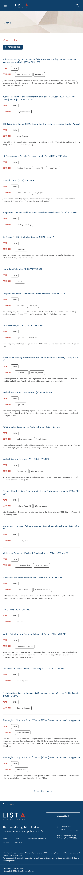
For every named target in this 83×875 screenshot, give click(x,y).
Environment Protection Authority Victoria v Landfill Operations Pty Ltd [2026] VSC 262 (41, 527)
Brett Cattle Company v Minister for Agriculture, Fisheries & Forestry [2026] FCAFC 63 (41, 359)
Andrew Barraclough (24, 439)
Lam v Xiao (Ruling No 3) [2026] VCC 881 (22, 269)
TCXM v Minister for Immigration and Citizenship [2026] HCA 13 (32, 577)
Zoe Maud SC (22, 372)
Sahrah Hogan (41, 439)
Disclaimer (7, 868)
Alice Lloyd (33, 337)
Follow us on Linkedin (36, 838)
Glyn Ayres (39, 74)
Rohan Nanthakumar (42, 589)
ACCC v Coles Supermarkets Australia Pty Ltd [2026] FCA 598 (31, 427)
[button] (14, 68)
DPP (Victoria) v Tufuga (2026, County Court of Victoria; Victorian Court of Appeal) (41, 124)
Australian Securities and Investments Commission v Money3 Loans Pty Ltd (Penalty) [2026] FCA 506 (41, 694)
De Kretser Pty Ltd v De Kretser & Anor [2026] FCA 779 (28, 237)
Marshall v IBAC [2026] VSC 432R (18, 180)
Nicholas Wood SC (24, 74)
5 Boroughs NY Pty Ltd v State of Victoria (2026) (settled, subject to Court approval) (41, 720)
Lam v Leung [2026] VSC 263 (16, 609)
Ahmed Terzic (21, 769)
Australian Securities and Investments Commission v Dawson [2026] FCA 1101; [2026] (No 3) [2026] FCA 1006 (39, 98)
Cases (17, 838)
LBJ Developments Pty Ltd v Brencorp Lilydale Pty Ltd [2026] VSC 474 (35, 156)
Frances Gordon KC (24, 192)
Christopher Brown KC (25, 646)
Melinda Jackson (37, 372)
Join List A (18, 842)
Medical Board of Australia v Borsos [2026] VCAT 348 (27, 392)
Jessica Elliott (40, 168)
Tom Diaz (20, 281)
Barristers (6, 842)
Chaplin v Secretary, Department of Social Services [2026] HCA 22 (34, 293)
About (5, 838)
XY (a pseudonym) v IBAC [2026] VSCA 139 (23, 325)
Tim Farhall (21, 305)
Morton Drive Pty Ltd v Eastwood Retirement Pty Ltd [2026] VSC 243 (34, 634)
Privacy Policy (19, 868)
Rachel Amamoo (23, 732)
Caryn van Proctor (23, 112)
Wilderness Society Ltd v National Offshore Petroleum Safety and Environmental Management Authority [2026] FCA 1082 (39, 61)
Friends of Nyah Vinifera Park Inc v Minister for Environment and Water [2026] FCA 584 (41, 492)
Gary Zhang (53, 168)
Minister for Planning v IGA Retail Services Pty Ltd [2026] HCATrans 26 (35, 553)
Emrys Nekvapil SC (23, 565)
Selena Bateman (22, 136)
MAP (75, 838)
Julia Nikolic (21, 249)
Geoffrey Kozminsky (24, 168)
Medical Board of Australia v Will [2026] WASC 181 (26, 459)
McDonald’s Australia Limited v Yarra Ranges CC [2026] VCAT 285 (33, 668)
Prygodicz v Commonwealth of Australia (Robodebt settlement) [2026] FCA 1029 (40, 212)
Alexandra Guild (23, 541)
